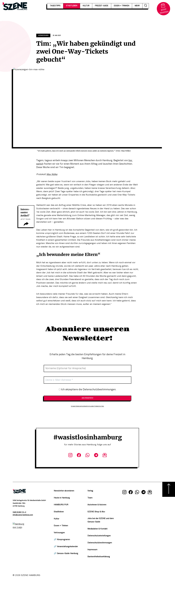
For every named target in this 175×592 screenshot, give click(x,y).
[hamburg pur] (19, 527)
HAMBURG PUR (61, 505)
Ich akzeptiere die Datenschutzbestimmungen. (88, 389)
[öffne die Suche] (145, 6)
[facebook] (79, 455)
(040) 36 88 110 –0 (19, 512)
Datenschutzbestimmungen (100, 543)
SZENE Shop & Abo (96, 512)
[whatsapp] (87, 455)
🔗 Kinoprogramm (62, 539)
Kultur (56, 519)
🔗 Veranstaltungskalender (66, 546)
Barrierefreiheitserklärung (99, 557)
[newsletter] (104, 455)
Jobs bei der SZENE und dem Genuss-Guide (101, 520)
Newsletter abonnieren (64, 491)
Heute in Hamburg (62, 498)
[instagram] (70, 455)
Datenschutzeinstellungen (99, 536)
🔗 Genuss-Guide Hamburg (66, 553)
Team (90, 498)
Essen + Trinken (61, 526)
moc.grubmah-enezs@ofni (23, 515)
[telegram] (96, 455)
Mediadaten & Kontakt (97, 529)
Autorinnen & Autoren (97, 505)
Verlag (90, 491)
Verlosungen (59, 533)
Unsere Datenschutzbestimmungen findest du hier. (87, 406)
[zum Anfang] (168, 489)
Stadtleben (59, 512)
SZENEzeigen (43, 35)
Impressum (92, 550)
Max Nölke (52, 174)
